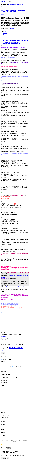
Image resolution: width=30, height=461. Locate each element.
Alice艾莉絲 (3, 336)
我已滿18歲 (3, 458)
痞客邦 (12, 344)
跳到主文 (3, 14)
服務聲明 (15, 441)
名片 (4, 34)
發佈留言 (3, 361)
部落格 (5, 33)
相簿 (4, 31)
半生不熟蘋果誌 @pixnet (13, 10)
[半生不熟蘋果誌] (5, 329)
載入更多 (3, 353)
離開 (8, 458)
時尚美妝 (12, 28)
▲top (2, 350)
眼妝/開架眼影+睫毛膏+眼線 (16, 348)
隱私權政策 (25, 440)
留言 (15, 344)
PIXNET (6, 440)
